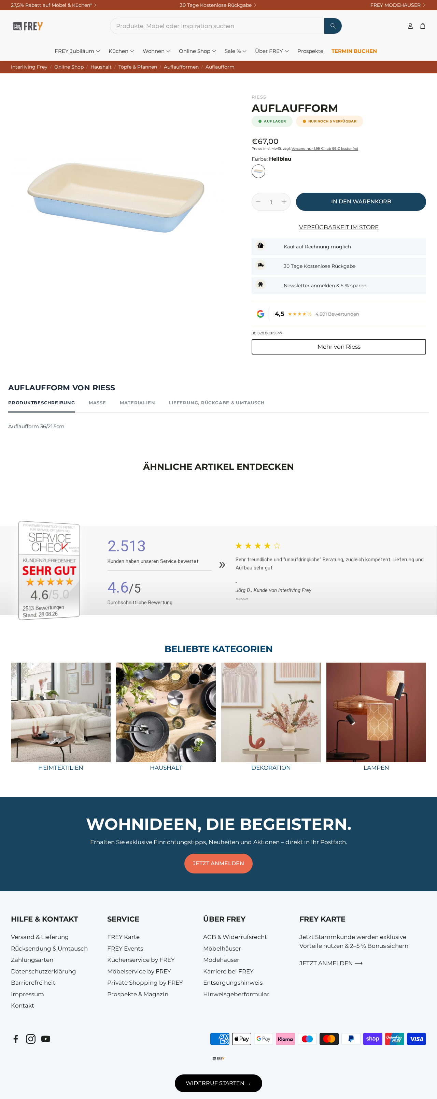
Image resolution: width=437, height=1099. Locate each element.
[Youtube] (46, 1039)
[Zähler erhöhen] (284, 202)
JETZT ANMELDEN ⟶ (331, 963)
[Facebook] (15, 1039)
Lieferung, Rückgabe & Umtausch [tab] (217, 402)
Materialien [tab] (137, 402)
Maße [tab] (97, 402)
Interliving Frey (29, 67)
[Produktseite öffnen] (61, 712)
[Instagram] (31, 1039)
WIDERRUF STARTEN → (218, 1083)
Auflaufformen (181, 67)
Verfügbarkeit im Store (339, 227)
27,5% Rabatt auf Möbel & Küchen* (51, 5)
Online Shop (69, 67)
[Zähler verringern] (258, 202)
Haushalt (101, 67)
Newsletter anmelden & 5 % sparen (325, 286)
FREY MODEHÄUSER (395, 5)
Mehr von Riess (339, 346)
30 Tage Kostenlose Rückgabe (216, 5)
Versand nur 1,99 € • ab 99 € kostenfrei (325, 148)
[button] (217, 26)
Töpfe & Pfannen (137, 67)
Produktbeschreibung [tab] (41, 402)
